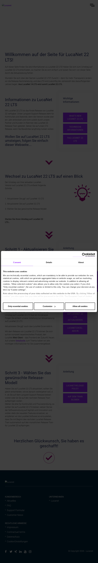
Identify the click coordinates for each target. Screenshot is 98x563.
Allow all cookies (80, 306)
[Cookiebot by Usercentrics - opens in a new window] (84, 255)
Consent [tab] (17, 262)
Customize (47, 306)
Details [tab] (49, 262)
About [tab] (81, 262)
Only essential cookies (18, 306)
